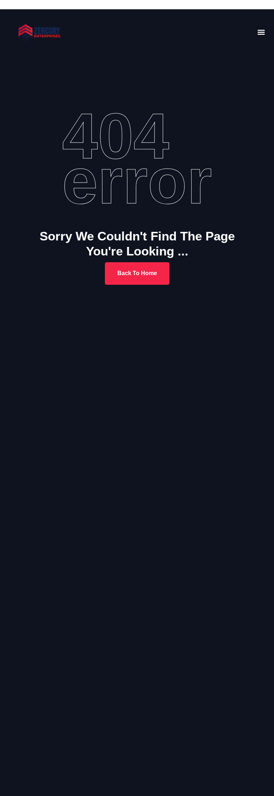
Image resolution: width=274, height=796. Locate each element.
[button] (261, 32)
